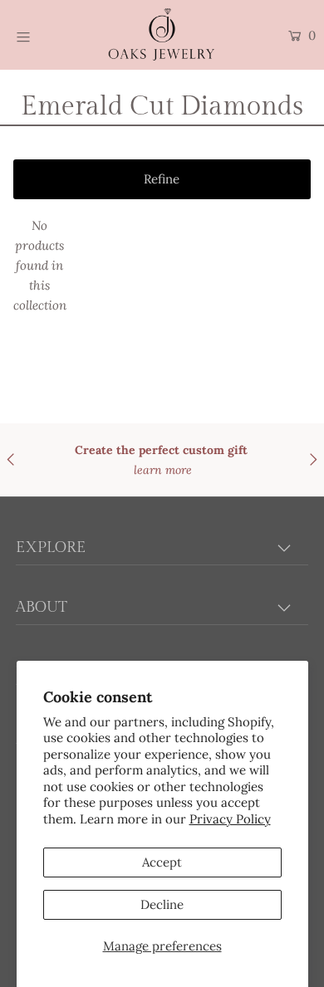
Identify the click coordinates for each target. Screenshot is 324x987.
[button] (162, 179)
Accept (162, 862)
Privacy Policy (230, 819)
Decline (162, 904)
